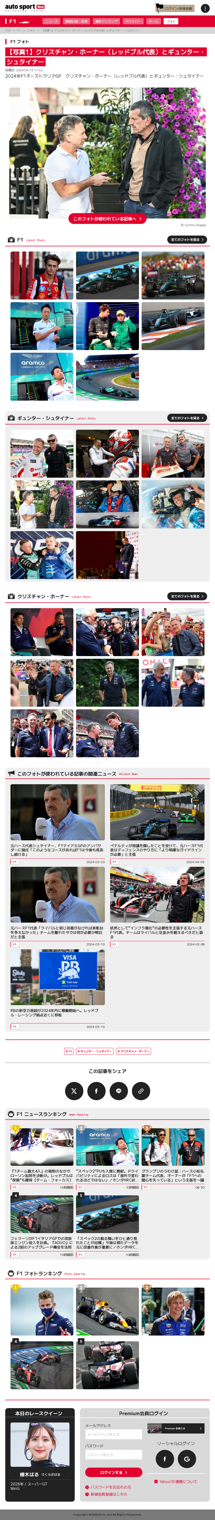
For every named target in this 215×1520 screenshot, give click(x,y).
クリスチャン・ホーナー (135, 1051)
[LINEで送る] (119, 1091)
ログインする (111, 1472)
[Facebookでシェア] (96, 1091)
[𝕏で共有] (74, 1091)
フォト (171, 21)
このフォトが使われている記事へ (104, 218)
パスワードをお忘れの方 (111, 1487)
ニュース (51, 21)
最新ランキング (106, 21)
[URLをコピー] (141, 1091)
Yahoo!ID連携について (178, 1481)
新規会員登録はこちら (109, 1494)
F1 (70, 1051)
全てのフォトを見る (185, 239)
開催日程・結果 (77, 21)
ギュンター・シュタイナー (96, 1051)
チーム (153, 21)
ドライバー (133, 21)
